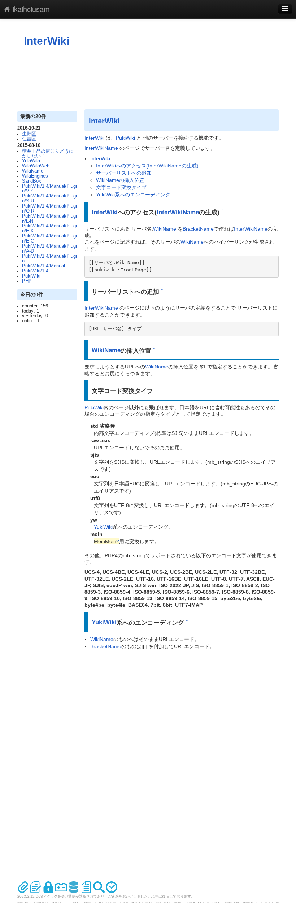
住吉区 (29, 138)
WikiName (32, 171)
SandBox (31, 181)
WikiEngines (35, 176)
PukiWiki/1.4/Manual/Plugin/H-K (49, 228)
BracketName (198, 229)
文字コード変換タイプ (121, 187)
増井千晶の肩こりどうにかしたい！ (48, 154)
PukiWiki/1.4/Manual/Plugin (49, 259)
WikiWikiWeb (35, 166)
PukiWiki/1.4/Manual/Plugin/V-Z (49, 189)
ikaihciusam (30, 9)
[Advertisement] (148, 72)
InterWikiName (101, 148)
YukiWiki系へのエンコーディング (133, 194)
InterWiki (46, 41)
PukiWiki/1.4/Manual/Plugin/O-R (49, 209)
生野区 (29, 133)
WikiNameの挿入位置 (120, 180)
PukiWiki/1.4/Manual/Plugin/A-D (49, 249)
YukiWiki (31, 160)
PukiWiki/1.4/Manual (43, 266)
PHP (27, 281)
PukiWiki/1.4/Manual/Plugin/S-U (49, 198)
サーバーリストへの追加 (124, 173)
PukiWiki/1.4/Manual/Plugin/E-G (49, 239)
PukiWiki (31, 276)
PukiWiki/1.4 (35, 271)
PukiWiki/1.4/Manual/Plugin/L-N (49, 219)
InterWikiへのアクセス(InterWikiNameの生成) (147, 166)
